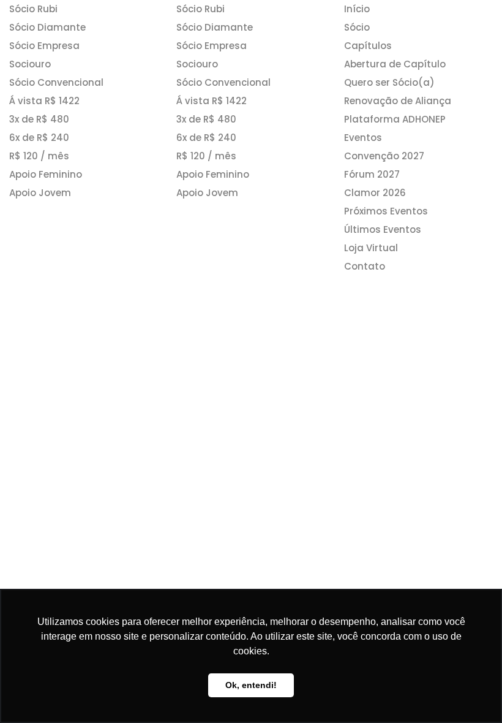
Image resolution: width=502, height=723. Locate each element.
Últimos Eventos (382, 229)
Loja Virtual (371, 247)
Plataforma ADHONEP (395, 119)
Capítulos (368, 45)
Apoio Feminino (45, 174)
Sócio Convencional (56, 82)
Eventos (363, 137)
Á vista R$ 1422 (44, 100)
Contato (364, 266)
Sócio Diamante (47, 27)
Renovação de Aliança (397, 100)
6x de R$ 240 (39, 137)
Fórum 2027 (372, 174)
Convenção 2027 (384, 156)
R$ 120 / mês (39, 156)
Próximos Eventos (386, 211)
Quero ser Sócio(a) (389, 82)
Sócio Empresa (44, 45)
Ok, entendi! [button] (251, 685)
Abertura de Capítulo (395, 64)
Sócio (357, 27)
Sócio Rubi (33, 8)
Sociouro (30, 64)
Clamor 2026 (375, 192)
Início (357, 8)
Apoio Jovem (40, 192)
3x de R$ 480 (39, 119)
